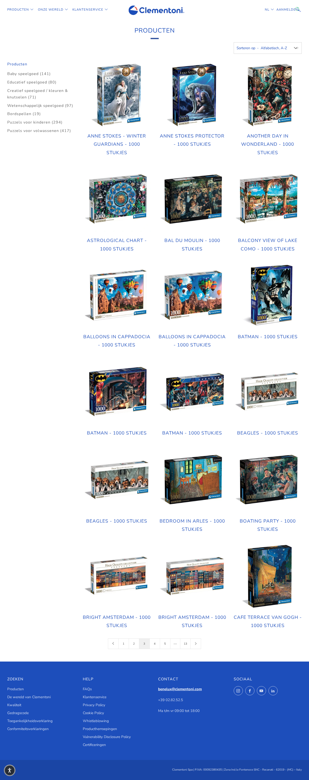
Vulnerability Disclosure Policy (107, 736)
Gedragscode (18, 713)
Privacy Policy (94, 705)
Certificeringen (94, 744)
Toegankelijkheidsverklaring (30, 720)
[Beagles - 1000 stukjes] (267, 392)
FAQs (87, 689)
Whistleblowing (96, 720)
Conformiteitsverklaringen (28, 728)
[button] (9, 770)
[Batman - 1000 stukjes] (267, 296)
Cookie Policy (93, 713)
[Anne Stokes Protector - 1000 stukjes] (192, 95)
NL (267, 9)
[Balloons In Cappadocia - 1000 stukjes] (117, 296)
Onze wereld (50, 9)
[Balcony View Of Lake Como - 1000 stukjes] (267, 200)
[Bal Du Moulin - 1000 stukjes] (192, 200)
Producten (18, 9)
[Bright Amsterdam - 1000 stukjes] (117, 576)
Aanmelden (280, 9)
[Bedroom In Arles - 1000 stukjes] (192, 480)
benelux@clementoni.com (180, 689)
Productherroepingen (100, 728)
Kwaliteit (14, 705)
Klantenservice (87, 9)
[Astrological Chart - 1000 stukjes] (117, 200)
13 (185, 644)
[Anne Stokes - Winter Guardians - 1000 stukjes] (117, 95)
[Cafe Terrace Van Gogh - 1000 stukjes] (267, 576)
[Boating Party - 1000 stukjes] (267, 480)
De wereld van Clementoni (29, 697)
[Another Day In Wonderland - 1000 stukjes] (267, 95)
